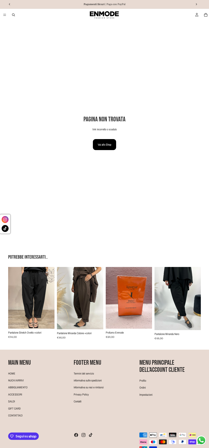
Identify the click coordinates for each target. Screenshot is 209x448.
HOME (11, 373)
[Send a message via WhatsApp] (201, 440)
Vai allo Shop (104, 144)
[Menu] (4, 15)
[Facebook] (76, 435)
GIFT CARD (14, 408)
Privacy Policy (81, 394)
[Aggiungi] (145, 322)
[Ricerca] (13, 14)
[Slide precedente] (12, 297)
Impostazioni (145, 394)
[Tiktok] (90, 435)
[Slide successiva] (50, 297)
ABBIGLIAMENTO (18, 387)
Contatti (77, 401)
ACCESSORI (15, 394)
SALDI (11, 401)
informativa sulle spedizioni (88, 380)
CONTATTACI (15, 415)
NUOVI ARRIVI (16, 380)
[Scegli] (48, 322)
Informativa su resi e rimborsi (89, 387)
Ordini (142, 387)
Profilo (142, 380)
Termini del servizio (84, 373)
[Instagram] (83, 435)
